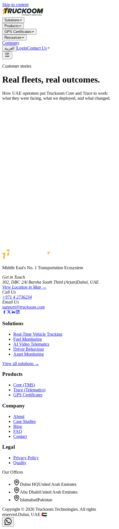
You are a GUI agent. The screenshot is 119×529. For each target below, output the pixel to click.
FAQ (17, 431)
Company (10, 42)
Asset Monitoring (28, 354)
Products (11, 26)
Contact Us (37, 48)
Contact (20, 436)
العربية (9, 48)
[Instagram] (17, 312)
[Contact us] (8, 522)
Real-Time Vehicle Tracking (37, 334)
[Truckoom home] (22, 14)
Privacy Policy (26, 457)
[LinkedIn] (13, 312)
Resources (13, 37)
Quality (19, 462)
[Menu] (7, 55)
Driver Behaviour (28, 349)
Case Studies (24, 421)
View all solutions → (20, 363)
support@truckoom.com (23, 307)
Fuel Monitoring (27, 339)
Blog (17, 426)
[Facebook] (4, 312)
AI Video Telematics (31, 344)
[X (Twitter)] (9, 312)
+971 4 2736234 (17, 297)
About (18, 416)
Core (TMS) (24, 384)
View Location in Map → (24, 287)
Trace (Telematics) (29, 389)
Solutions (11, 20)
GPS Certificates (18, 32)
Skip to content (15, 4)
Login (22, 48)
